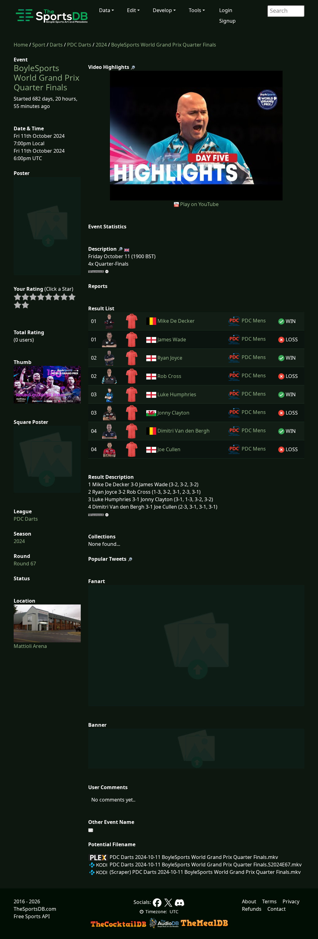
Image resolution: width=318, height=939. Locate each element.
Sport (38, 44)
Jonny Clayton (173, 412)
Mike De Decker (176, 320)
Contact (276, 908)
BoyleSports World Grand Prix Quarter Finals (163, 44)
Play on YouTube (199, 204)
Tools (195, 10)
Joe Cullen (168, 449)
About (249, 901)
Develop (162, 10)
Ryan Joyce (169, 357)
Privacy (291, 901)
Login (225, 10)
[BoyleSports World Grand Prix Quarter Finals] (196, 135)
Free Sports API (32, 916)
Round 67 (25, 563)
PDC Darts (79, 44)
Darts (56, 44)
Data (104, 10)
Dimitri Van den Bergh (183, 430)
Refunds (251, 908)
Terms (269, 901)
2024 (101, 44)
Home (21, 44)
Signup (227, 20)
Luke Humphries (176, 394)
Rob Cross (169, 376)
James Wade (171, 339)
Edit (131, 10)
